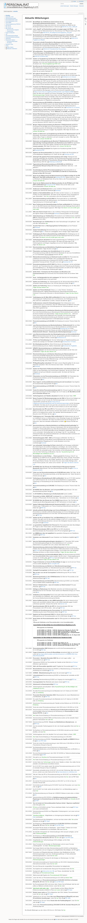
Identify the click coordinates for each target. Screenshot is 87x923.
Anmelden (81, 1)
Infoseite (73, 799)
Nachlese (44, 757)
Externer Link (63, 603)
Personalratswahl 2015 (56, 875)
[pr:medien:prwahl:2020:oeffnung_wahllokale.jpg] (56, 633)
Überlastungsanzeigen (11, 18)
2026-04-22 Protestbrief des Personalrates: (54, 49)
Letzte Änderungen (64, 6)
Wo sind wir (8, 25)
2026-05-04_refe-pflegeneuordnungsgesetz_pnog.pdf (57, 32)
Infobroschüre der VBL (48, 871)
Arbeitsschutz (10, 31)
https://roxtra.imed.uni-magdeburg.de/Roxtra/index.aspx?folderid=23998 (53, 91)
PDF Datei (75, 807)
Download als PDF (39, 150)
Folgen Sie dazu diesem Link (41, 287)
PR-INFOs (9, 42)
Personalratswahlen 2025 (11, 21)
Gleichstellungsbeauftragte (12, 35)
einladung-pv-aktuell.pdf (55, 161)
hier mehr (55, 855)
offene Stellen (10, 47)
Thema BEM (8, 22)
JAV (6, 34)
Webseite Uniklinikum (12, 48)
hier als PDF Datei (41, 740)
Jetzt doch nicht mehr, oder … (42, 888)
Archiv (7, 45)
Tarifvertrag (8, 38)
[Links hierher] (85, 21)
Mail (56, 919)
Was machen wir (9, 28)
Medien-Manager (74, 6)
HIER (74, 395)
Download (58, 190)
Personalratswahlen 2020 (11, 19)
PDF (40, 786)
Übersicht (81, 6)
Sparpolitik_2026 (9, 16)
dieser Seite (69, 877)
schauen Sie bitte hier (39, 131)
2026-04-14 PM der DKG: (41, 56)
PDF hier (43, 507)
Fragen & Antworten (10, 32)
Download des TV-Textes (69, 341)
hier (48, 196)
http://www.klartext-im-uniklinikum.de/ (67, 772)
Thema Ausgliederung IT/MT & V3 (51, 63)
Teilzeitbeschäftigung (38, 815)
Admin (74, 1)
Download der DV (68, 262)
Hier (34, 715)
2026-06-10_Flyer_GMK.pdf (69, 26)
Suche (81, 3)
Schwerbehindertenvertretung (12, 37)
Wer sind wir (8, 27)
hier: (56, 202)
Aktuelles (8, 15)
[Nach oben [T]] (85, 24)
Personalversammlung (47, 872)
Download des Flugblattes (70, 345)
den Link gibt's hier (54, 563)
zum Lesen (57, 890)
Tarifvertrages (47, 762)
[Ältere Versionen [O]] (85, 18)
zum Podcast (74, 662)
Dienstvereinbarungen (12, 41)
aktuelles (15, 11)
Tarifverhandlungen (41, 833)
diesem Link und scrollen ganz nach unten (52, 237)
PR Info (35, 807)
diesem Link (42, 244)
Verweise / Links (9, 44)
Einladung (41, 692)
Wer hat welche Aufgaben (13, 29)
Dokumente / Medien (10, 40)
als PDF (44, 754)
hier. (44, 732)
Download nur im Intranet (69, 77)
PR (51, 71)
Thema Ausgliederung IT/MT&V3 (13, 24)
